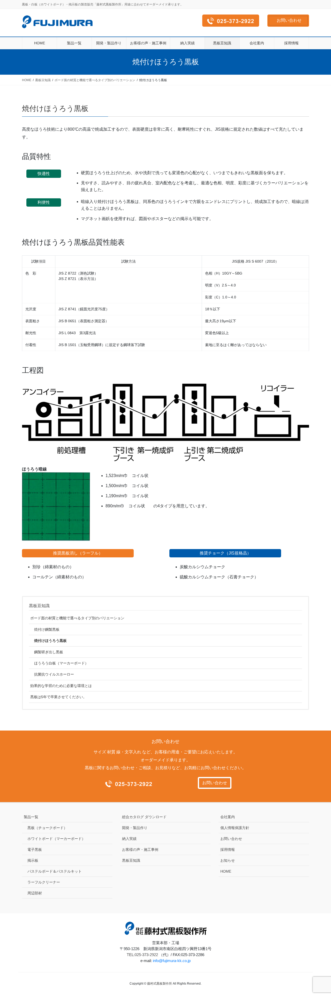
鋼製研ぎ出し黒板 (48, 652)
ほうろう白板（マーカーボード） (61, 663)
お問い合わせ (289, 20)
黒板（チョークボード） (47, 828)
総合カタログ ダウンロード (144, 817)
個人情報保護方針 (234, 828)
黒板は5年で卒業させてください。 (58, 697)
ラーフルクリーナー (43, 882)
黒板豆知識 (39, 606)
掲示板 (32, 860)
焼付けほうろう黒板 (50, 641)
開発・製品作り (134, 828)
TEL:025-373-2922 (142, 954)
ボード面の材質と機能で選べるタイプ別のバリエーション (77, 618)
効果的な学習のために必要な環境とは (61, 686)
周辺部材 (34, 893)
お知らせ (227, 860)
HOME (225, 871)
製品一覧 (31, 817)
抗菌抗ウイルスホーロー (54, 674)
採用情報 (227, 849)
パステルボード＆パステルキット (54, 871)
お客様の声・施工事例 (140, 849)
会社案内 (227, 817)
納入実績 (129, 839)
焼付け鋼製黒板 (46, 629)
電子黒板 (34, 849)
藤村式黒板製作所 (159, 983)
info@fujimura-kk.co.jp (172, 960)
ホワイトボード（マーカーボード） (56, 839)
